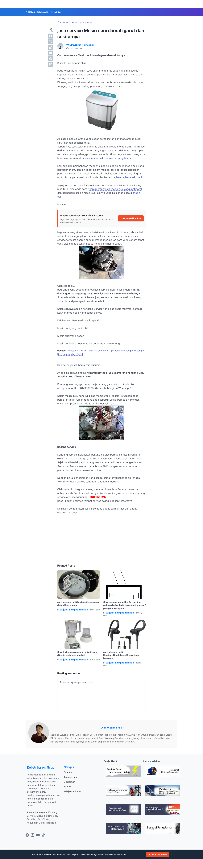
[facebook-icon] (27, 835)
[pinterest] (50, 58)
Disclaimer (69, 781)
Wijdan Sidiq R (115, 727)
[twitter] (50, 41)
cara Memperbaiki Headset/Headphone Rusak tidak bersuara (121, 655)
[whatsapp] (50, 47)
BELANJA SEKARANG (157, 854)
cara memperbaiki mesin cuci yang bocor (107, 158)
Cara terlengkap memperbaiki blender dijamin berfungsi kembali (77, 653)
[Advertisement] (101, 541)
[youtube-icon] (38, 835)
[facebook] (50, 36)
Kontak (67, 786)
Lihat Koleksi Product (131, 218)
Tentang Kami (71, 777)
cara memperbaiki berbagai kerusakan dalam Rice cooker (78, 603)
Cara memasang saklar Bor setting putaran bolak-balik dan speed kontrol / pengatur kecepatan (124, 605)
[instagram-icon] (32, 835)
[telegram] (50, 53)
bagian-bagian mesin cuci (127, 177)
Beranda (68, 772)
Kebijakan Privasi (72, 791)
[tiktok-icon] (43, 835)
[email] (50, 64)
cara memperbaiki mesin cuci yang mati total (115, 189)
